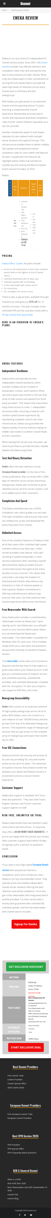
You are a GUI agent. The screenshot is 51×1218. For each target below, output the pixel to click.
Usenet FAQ (12, 1194)
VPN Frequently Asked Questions (21, 1152)
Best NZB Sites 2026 (16, 1183)
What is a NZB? (14, 1179)
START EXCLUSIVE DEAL (26, 1047)
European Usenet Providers (19, 1118)
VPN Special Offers (15, 1148)
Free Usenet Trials (15, 1075)
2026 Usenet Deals (15, 1087)
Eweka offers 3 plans (12, 263)
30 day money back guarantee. (17, 314)
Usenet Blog (12, 1198)
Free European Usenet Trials (20, 1114)
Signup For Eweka (25, 924)
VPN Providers (13, 1144)
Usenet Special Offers (16, 1083)
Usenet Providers (15, 1079)
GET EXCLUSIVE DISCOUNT (26, 967)
